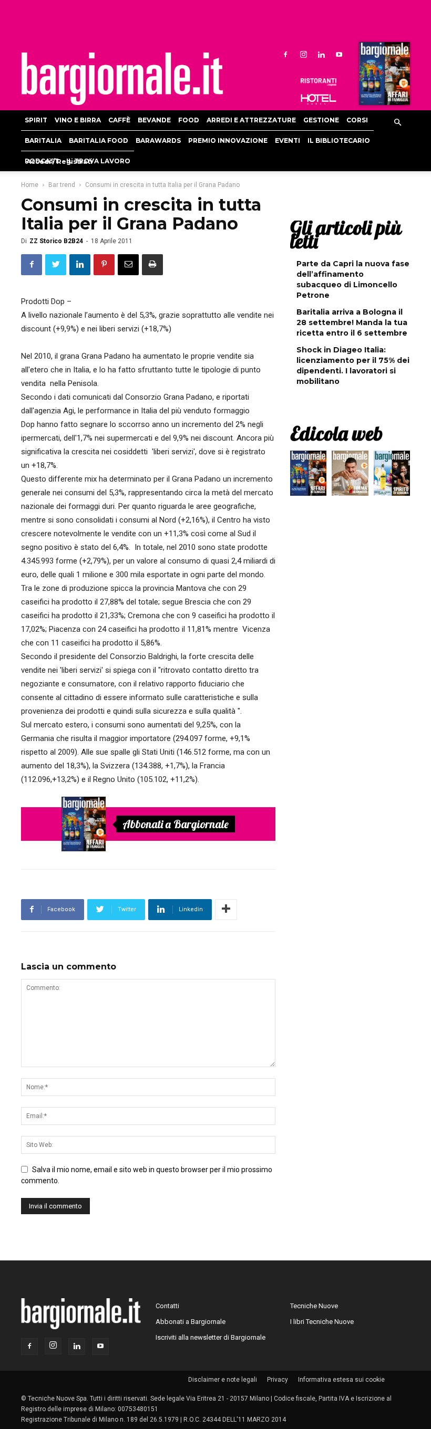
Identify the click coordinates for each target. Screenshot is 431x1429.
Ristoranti (318, 82)
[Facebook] (285, 54)
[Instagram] (303, 54)
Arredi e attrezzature (251, 120)
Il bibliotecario (338, 140)
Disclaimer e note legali (222, 1379)
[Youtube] (339, 54)
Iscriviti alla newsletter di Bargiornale (210, 1337)
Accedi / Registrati (59, 161)
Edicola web (336, 433)
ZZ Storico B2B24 (56, 241)
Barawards (158, 140)
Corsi (357, 120)
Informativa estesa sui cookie (341, 1379)
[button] (397, 123)
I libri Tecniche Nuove (322, 1322)
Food (188, 120)
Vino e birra (78, 120)
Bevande (154, 120)
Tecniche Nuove (314, 1306)
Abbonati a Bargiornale (175, 824)
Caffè (119, 120)
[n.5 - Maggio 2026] (392, 476)
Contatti (167, 1306)
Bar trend (61, 185)
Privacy (277, 1379)
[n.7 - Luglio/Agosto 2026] (383, 76)
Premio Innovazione (228, 140)
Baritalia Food (98, 140)
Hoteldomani (318, 99)
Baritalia (43, 140)
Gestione (321, 120)
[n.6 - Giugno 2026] (350, 476)
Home (29, 185)
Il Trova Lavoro (98, 161)
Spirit (36, 120)
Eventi (287, 140)
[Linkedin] (321, 54)
